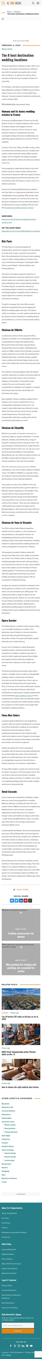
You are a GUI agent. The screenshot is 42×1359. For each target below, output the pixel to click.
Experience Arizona (9, 1178)
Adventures (6, 1114)
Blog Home (23, 890)
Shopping (5, 1171)
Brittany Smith (7, 49)
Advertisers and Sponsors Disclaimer (11, 1296)
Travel (4, 1182)
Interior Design (10, 1153)
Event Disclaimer (8, 1303)
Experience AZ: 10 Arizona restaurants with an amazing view (19, 221)
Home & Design (8, 1150)
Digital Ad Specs (8, 1254)
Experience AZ (7, 1107)
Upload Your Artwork (9, 1268)
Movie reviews (10, 1125)
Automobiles (7, 1118)
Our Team (5, 1218)
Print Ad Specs (7, 1259)
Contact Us (6, 1237)
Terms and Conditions (10, 1307)
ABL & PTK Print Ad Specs (11, 1264)
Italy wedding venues (24, 695)
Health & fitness (8, 1146)
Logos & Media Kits (9, 1249)
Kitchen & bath (10, 1157)
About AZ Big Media (9, 1213)
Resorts (5, 1167)
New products (10, 1128)
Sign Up (18, 1331)
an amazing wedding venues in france (19, 207)
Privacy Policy (7, 1285)
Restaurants (6, 1164)
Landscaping (9, 1160)
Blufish (9, 1355)
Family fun (6, 1139)
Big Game (5, 1103)
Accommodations (8, 1111)
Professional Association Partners (14, 1232)
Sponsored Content (9, 1273)
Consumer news (8, 1121)
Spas (4, 1175)
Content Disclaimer (9, 1290)
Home (9, 11)
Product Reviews (11, 1132)
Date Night (6, 1135)
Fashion (5, 1143)
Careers (5, 1227)
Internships (6, 1223)
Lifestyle (17, 11)
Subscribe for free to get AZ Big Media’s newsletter (21, 231)
